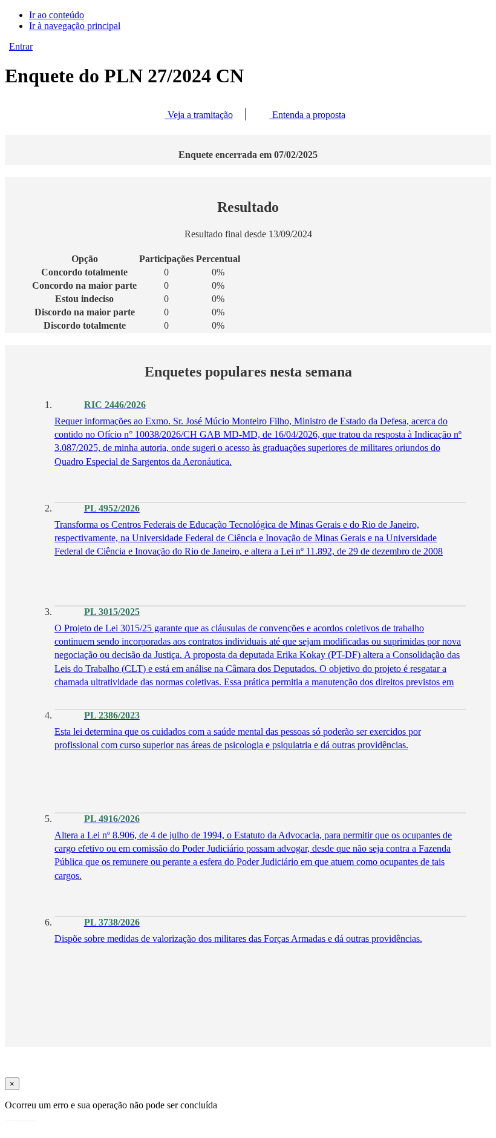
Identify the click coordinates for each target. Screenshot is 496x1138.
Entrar (21, 46)
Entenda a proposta (307, 115)
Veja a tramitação (199, 115)
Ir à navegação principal (74, 26)
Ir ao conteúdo (56, 15)
